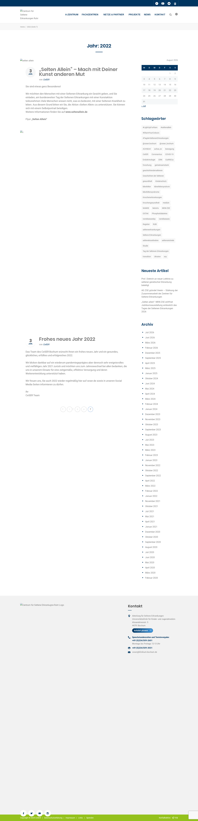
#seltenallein (166, 127)
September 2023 (153, 429)
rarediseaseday (149, 219)
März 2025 (150, 368)
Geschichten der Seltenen (153, 176)
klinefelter (147, 187)
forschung (147, 165)
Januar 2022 (151, 496)
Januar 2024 (151, 409)
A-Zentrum (71, 14)
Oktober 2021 (151, 506)
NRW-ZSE (166, 208)
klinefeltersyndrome (151, 192)
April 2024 (150, 394)
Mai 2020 (149, 562)
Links (80, 818)
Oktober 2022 (151, 470)
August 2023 (151, 434)
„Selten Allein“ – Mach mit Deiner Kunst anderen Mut (78, 72)
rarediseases (164, 219)
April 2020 (150, 567)
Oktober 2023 (151, 424)
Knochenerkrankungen (152, 197)
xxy (165, 256)
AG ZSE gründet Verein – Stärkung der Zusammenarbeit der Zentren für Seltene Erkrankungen (159, 293)
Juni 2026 (150, 337)
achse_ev (158, 149)
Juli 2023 (149, 440)
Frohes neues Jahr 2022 (67, 339)
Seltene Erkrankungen (152, 235)
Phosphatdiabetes (159, 213)
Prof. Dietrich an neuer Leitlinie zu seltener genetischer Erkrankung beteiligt (157, 282)
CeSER (46, 79)
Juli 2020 (149, 552)
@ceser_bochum (166, 143)
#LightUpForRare (150, 127)
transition (147, 256)
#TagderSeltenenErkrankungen (156, 138)
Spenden (90, 818)
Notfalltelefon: (165, 818)
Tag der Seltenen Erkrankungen (156, 251)
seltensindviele (168, 240)
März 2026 (150, 342)
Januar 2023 (151, 460)
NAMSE (146, 208)
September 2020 (153, 542)
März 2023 (150, 450)
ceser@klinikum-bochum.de (144, 652)
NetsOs (155, 208)
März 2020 (150, 572)
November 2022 (152, 465)
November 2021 (152, 501)
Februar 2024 (151, 404)
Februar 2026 (151, 348)
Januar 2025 (151, 373)
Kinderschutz (160, 181)
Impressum (70, 818)
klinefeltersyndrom (162, 187)
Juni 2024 (150, 383)
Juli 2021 (149, 511)
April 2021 (150, 521)
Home (22, 27)
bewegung (169, 149)
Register (146, 224)
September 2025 (153, 358)
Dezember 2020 (152, 532)
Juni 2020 (150, 557)
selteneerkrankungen (151, 230)
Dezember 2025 (152, 353)
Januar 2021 (151, 526)
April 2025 (150, 363)
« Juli (143, 106)
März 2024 (150, 399)
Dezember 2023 (152, 414)
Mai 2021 (149, 516)
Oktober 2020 (151, 537)
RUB (155, 224)
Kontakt (160, 14)
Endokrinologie (149, 160)
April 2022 (150, 480)
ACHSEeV (147, 149)
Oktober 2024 (151, 378)
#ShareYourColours (151, 133)
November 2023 (152, 419)
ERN (160, 160)
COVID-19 (169, 154)
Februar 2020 (151, 578)
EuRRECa (169, 160)
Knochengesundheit (151, 203)
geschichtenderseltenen (153, 170)
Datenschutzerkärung (53, 818)
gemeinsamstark (162, 165)
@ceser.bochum (149, 143)
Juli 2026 (149, 332)
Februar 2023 (151, 455)
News (147, 14)
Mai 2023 (149, 445)
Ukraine (157, 256)
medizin (166, 203)
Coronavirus (157, 154)
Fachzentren (90, 14)
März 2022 (150, 486)
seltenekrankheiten (151, 240)
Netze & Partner (113, 14)
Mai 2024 (149, 388)
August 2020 (151, 547)
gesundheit (147, 181)
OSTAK (146, 213)
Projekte (134, 14)
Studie (145, 246)
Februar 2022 (151, 491)
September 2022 (153, 475)
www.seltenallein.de (76, 111)
